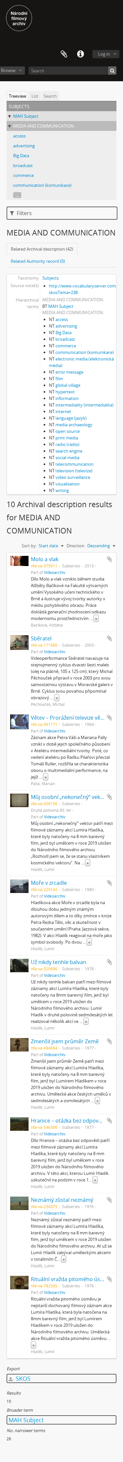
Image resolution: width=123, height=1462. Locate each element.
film (59, 379)
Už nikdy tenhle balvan (58, 962)
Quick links (80, 54)
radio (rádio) (67, 444)
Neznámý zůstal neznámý (62, 1199)
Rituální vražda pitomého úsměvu (72, 1279)
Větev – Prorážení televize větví (68, 717)
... (17, 195)
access (19, 136)
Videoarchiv (54, 572)
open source (67, 431)
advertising (24, 146)
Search (50, 96)
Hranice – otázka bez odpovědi (68, 1120)
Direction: (76, 546)
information (67, 398)
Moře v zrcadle (49, 882)
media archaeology (73, 425)
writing (62, 490)
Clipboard (64, 54)
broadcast (23, 165)
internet (63, 411)
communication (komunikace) (42, 185)
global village (67, 385)
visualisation (67, 484)
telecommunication (74, 464)
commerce (23, 175)
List (34, 96)
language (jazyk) (71, 418)
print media (66, 438)
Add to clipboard (109, 559)
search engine (68, 451)
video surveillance (72, 477)
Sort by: (29, 546)
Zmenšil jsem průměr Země (65, 1041)
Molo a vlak (44, 559)
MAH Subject (25, 116)
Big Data (21, 156)
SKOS (22, 1378)
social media (67, 457)
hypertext (65, 392)
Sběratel (41, 638)
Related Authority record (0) (38, 261)
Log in (104, 54)
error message (69, 372)
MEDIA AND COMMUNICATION (43, 126)
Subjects (50, 278)
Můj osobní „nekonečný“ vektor (69, 797)
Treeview (17, 96)
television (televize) (73, 471)
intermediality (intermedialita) (84, 405)
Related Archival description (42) (42, 249)
